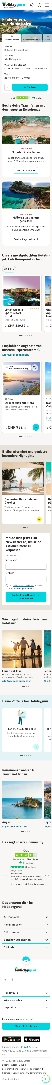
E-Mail (9, 572)
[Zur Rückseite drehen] (36, 747)
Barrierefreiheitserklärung (15, 1069)
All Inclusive (12, 917)
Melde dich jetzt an (26, 1026)
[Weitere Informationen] (38, 350)
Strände (9, 947)
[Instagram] (5, 980)
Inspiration (10, 1007)
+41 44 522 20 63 (29, 1046)
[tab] (11, 38)
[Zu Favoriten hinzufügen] (34, 367)
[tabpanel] (26, 68)
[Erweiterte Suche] (7, 87)
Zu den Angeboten (24, 239)
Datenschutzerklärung (13, 1064)
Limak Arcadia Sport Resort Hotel (14, 313)
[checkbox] (7, 585)
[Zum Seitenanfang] (26, 960)
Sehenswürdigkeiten (17, 939)
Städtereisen (12, 932)
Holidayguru (11, 992)
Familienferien (13, 924)
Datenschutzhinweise (23, 585)
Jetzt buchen (24, 170)
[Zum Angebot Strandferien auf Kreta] (22, 397)
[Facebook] (12, 980)
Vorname (11, 560)
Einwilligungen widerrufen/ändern (29, 1073)
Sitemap (6, 1073)
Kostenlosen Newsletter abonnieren (26, 597)
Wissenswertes (13, 1000)
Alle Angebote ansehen (15, 354)
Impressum (35, 1069)
